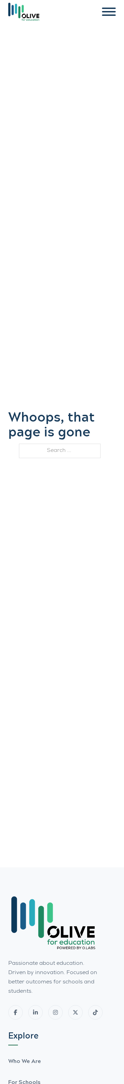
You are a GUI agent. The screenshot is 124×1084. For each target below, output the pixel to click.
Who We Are (24, 1060)
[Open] (109, 12)
